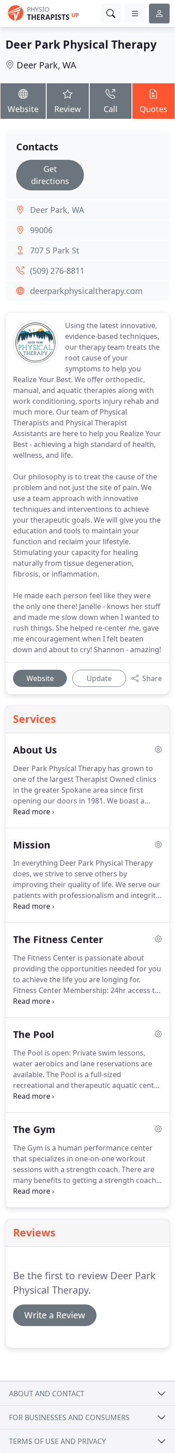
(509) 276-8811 (57, 270)
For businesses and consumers (69, 1417)
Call (111, 109)
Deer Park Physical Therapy (81, 44)
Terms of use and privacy (57, 1441)
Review (67, 109)
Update (99, 678)
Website (23, 109)
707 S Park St (54, 250)
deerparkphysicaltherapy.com (86, 290)
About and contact (46, 1394)
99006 (41, 230)
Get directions (50, 174)
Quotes (153, 109)
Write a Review (54, 1315)
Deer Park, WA (46, 65)
